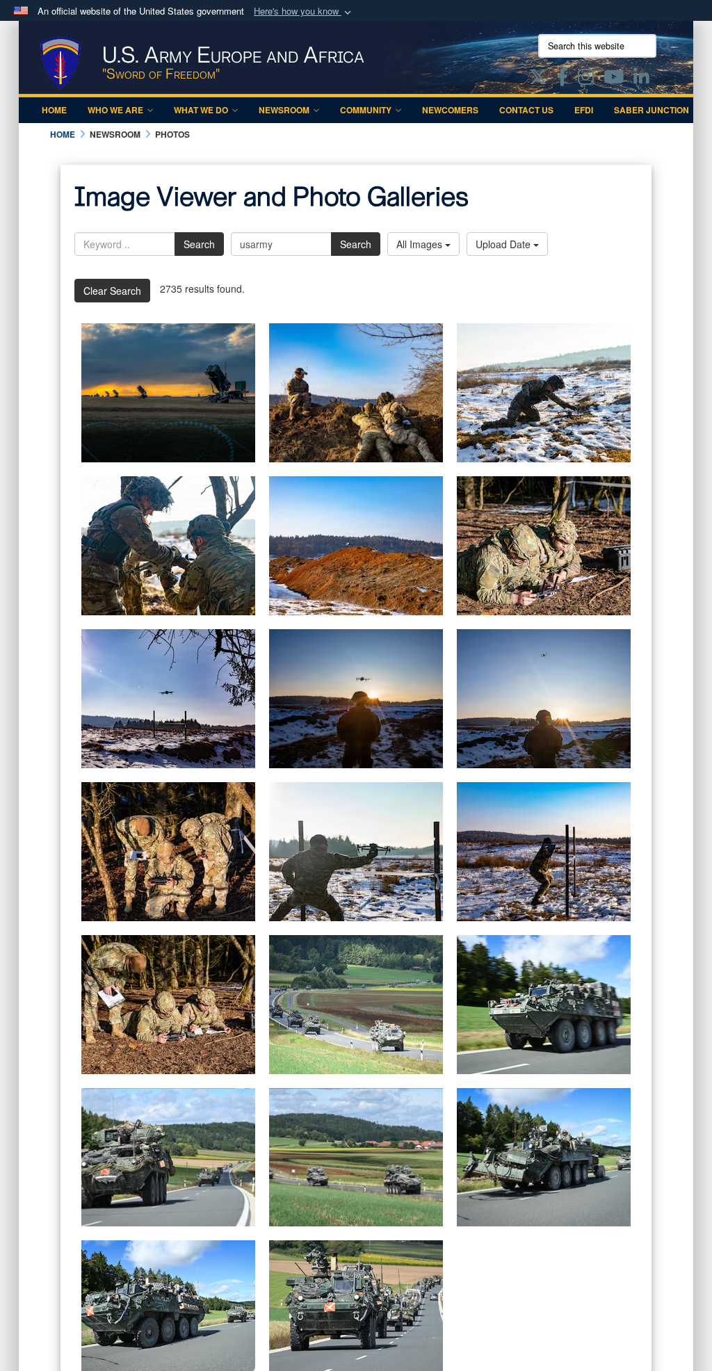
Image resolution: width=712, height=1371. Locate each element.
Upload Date (504, 244)
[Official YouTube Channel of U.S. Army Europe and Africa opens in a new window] (614, 79)
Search (199, 244)
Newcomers (450, 110)
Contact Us (526, 110)
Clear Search (112, 291)
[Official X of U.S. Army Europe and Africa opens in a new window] (538, 79)
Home (54, 110)
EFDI (583, 110)
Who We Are (115, 110)
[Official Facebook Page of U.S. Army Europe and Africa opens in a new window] (562, 79)
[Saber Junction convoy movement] (356, 1004)
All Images (420, 244)
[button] (304, 11)
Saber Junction (651, 110)
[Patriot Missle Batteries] (168, 392)
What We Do (201, 110)
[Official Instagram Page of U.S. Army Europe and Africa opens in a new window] (586, 79)
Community (365, 110)
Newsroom (284, 110)
